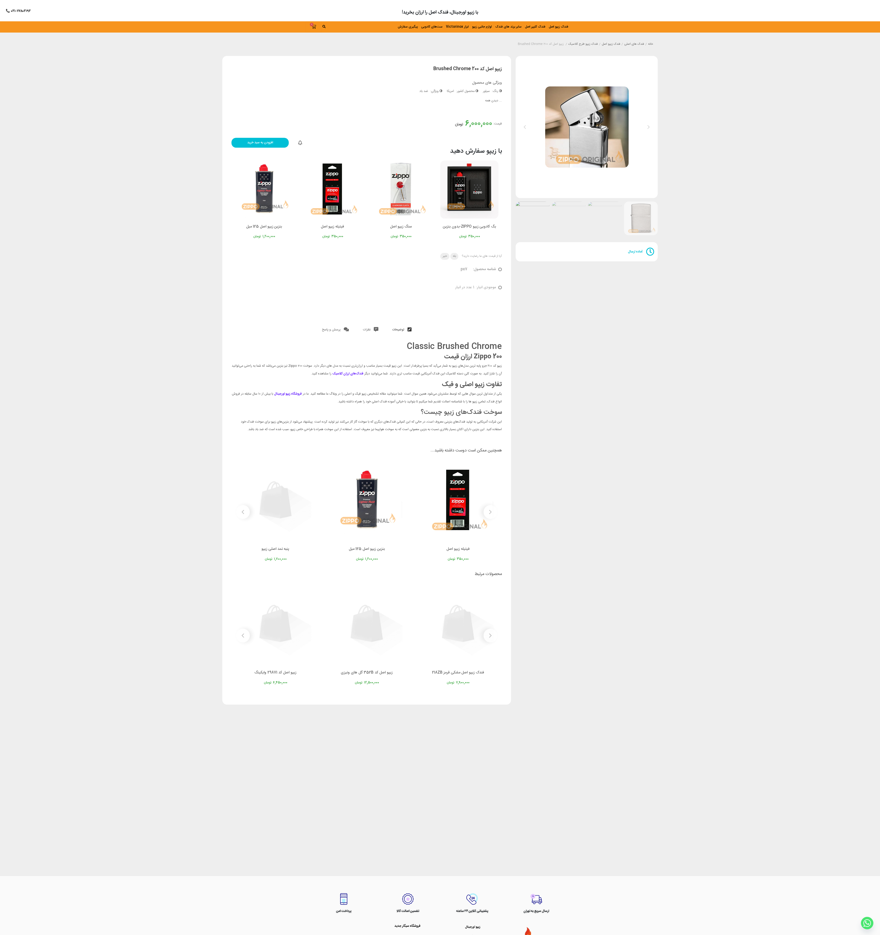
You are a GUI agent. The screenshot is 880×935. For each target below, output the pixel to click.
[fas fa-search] (339, 27)
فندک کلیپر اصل (535, 27)
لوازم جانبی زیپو (482, 27)
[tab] (402, 328)
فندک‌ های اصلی (634, 44)
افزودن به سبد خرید (260, 142)
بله (454, 256)
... (493, 100)
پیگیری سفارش (408, 27)
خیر (445, 256)
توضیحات (398, 329)
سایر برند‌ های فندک (508, 27)
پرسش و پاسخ (331, 329)
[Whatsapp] (867, 923)
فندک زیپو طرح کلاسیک (583, 44)
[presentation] (525, 127)
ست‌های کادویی (432, 27)
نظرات (367, 329)
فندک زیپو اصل (558, 27)
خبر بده (300, 142)
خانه (650, 44)
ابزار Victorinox (457, 27)
